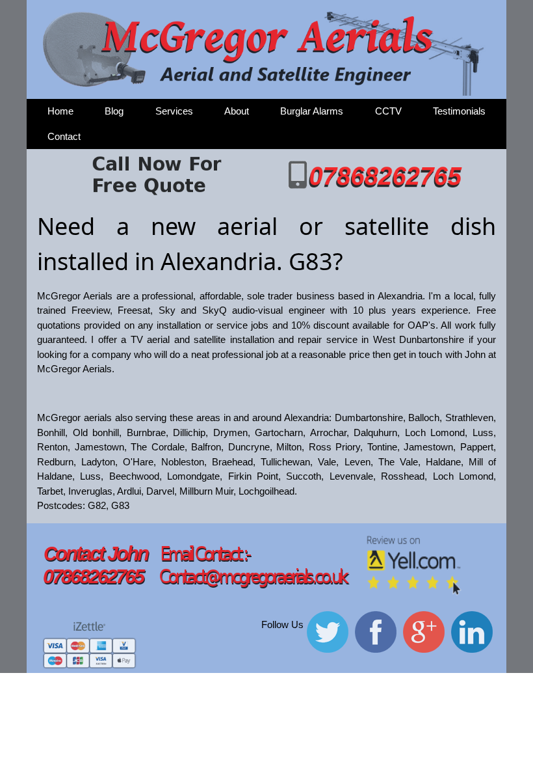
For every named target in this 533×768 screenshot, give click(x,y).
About (236, 111)
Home (60, 111)
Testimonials (459, 111)
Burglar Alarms (311, 111)
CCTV (388, 111)
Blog (114, 111)
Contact (64, 136)
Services (174, 111)
